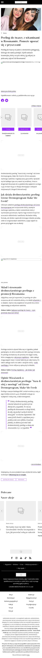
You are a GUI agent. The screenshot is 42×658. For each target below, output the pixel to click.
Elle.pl (10, 595)
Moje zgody (21, 568)
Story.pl (11, 611)
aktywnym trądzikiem (21, 357)
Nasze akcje (9, 523)
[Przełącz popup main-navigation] (2, 2)
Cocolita (31, 608)
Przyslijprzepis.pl (31, 604)
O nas (21, 564)
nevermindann (36, 464)
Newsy (5, 33)
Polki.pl (11, 604)
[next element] (40, 123)
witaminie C (37, 300)
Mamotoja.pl (10, 598)
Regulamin (8, 564)
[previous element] (1, 123)
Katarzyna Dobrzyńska (8, 91)
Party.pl (31, 601)
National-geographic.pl (10, 601)
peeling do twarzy (8, 479)
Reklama (15, 564)
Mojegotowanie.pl (31, 598)
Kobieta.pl (31, 595)
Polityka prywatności (31, 564)
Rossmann (21, 479)
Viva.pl (11, 608)
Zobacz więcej (36, 106)
